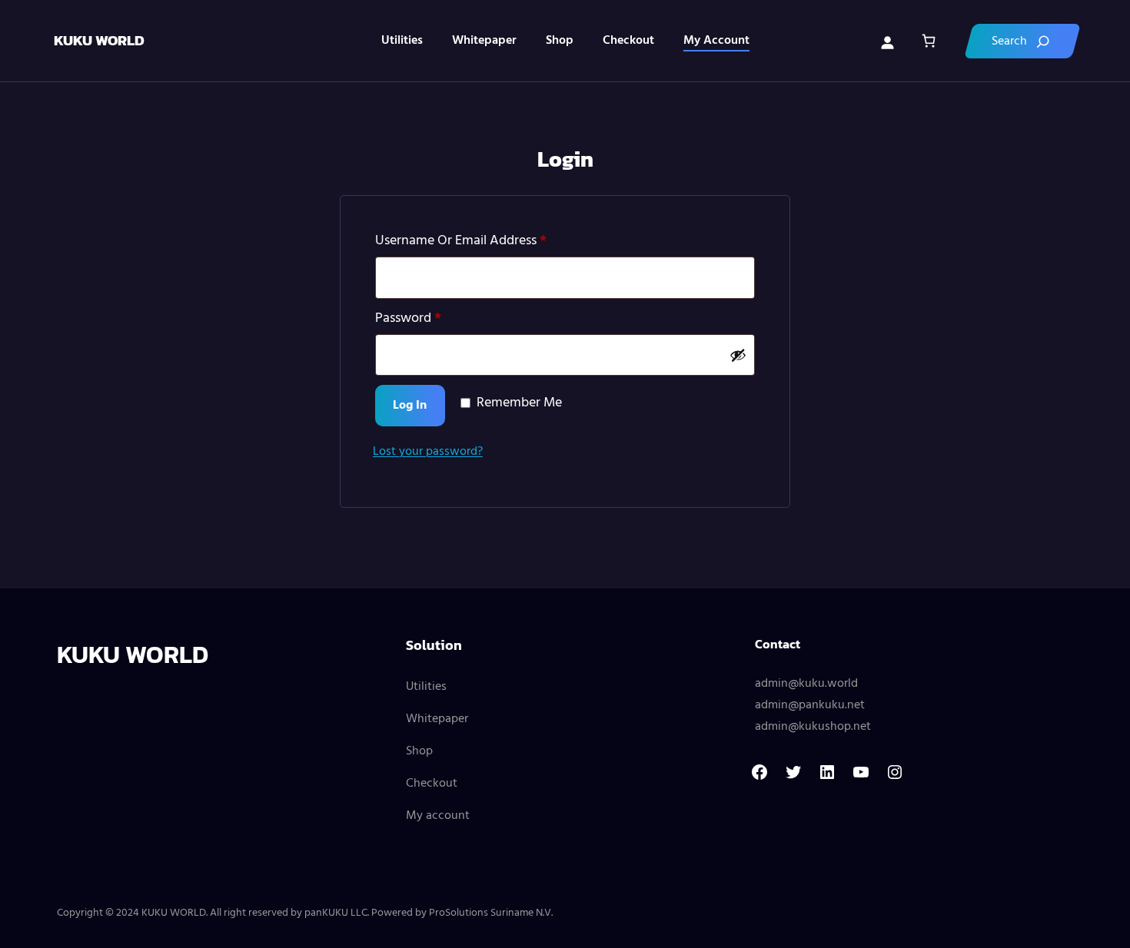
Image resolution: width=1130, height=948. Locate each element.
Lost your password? (428, 452)
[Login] (887, 41)
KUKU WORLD (99, 40)
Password (434, 318)
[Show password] (738, 354)
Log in (410, 406)
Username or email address (486, 240)
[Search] (1022, 41)
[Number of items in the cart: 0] (928, 41)
